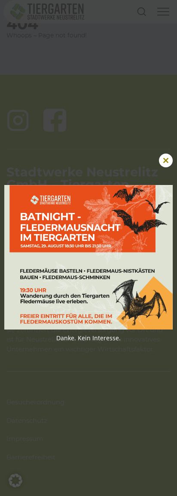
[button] (15, 480)
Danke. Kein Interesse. (88, 338)
